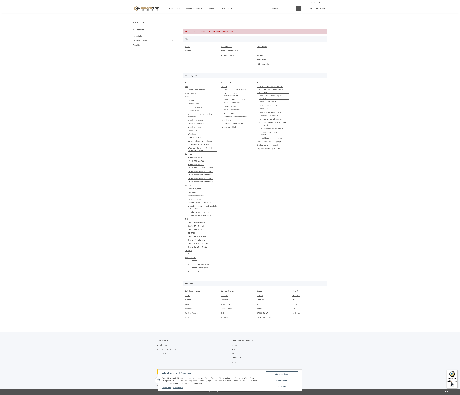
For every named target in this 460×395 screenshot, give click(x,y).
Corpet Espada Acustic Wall (235, 90)
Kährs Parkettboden (196, 196)
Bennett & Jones (194, 189)
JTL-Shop (447, 392)
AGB (258, 51)
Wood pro (192, 134)
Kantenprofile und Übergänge (269, 141)
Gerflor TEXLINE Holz (196, 226)
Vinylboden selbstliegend (198, 268)
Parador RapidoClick (232, 110)
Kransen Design (227, 304)
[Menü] (456, 371)
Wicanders (225, 317)
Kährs (187, 304)
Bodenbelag (138, 36)
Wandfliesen (226, 120)
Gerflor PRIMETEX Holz (197, 236)
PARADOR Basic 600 (196, 164)
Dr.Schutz (296, 295)
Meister (296, 304)
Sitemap (260, 55)
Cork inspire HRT (194, 104)
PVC (186, 219)
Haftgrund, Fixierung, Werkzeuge (270, 86)
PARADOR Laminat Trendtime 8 (200, 182)
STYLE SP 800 (229, 113)
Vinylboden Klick (194, 261)
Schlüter (296, 308)
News (313, 2)
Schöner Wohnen (195, 107)
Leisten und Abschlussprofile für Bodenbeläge (270, 91)
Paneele (224, 86)
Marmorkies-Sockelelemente (271, 119)
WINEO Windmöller (264, 317)
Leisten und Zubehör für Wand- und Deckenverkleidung (271, 123)
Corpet (295, 291)
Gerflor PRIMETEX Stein (197, 240)
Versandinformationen (230, 55)
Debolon (224, 295)
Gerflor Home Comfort (197, 222)
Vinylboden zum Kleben (197, 271)
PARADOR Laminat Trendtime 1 (200, 171)
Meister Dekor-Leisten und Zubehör (274, 128)
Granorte (224, 300)
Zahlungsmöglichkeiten (230, 51)
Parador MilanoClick (232, 103)
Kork (187, 97)
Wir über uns (226, 46)
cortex (187, 295)
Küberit (260, 304)
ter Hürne (296, 313)
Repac (259, 308)
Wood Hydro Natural (196, 120)
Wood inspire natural (196, 123)
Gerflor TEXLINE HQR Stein (198, 247)
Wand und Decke (140, 40)
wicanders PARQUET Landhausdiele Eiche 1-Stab (202, 207)
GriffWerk (260, 300)
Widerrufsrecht (263, 64)
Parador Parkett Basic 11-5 (198, 212)
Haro (294, 300)
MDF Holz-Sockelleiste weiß (270, 112)
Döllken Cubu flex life (268, 102)
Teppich (188, 250)
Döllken (260, 295)
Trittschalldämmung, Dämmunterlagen (272, 138)
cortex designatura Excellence (200, 141)
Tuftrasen (192, 254)
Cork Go (191, 100)
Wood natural (193, 130)
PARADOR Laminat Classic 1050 (200, 168)
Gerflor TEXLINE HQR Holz (198, 243)
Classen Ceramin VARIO (233, 123)
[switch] (452, 385)
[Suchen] (298, 8)
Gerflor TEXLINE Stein (196, 229)
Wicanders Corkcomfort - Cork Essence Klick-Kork (200, 149)
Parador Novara (230, 106)
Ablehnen (282, 387)
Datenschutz (178, 388)
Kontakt (322, 2)
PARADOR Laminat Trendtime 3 (200, 175)
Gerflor (188, 300)
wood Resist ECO (194, 137)
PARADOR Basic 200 (196, 157)
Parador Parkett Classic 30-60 (199, 202)
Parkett (188, 185)
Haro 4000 (192, 192)
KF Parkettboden (194, 199)
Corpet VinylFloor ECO (197, 90)
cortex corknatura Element (198, 144)
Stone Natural (193, 110)
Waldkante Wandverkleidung (235, 116)
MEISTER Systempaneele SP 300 (236, 99)
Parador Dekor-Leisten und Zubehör (270, 133)
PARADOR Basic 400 (196, 161)
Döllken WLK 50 (266, 109)
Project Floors (226, 308)
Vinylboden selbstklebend (198, 264)
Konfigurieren (281, 380)
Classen (260, 291)
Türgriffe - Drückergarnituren (268, 148)
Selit (222, 313)
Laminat (188, 154)
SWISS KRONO (262, 313)
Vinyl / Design (190, 257)
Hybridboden (190, 93)
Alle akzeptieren (281, 374)
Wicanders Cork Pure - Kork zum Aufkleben (201, 115)
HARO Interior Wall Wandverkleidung (231, 94)
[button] (306, 8)
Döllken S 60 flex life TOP (269, 105)
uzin (187, 317)
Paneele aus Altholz (229, 127)
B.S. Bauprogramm (192, 291)
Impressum (166, 388)
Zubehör (136, 45)
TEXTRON (192, 233)
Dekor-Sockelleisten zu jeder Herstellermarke (271, 97)
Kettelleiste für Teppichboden (272, 116)
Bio (186, 86)
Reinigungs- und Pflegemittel (268, 145)
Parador (188, 308)
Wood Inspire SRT (195, 127)
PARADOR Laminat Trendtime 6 (200, 178)
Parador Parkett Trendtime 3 (199, 215)
